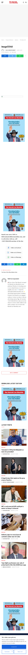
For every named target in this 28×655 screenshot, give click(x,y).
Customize (7, 651)
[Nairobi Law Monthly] (13, 2)
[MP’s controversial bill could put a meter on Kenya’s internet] (14, 493)
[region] (14, 645)
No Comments (6, 52)
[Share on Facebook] (5, 56)
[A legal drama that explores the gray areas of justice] (14, 465)
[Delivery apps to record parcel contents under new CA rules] (14, 522)
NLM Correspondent (11, 50)
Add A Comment (14, 372)
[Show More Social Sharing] (25, 56)
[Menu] (2, 2)
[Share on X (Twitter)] (12, 56)
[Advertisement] (14, 21)
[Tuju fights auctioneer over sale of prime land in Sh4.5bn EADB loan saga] (14, 550)
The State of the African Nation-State (9, 272)
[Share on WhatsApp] (19, 56)
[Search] (26, 2)
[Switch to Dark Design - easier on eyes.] (23, 2)
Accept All (14, 646)
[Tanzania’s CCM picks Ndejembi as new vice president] (14, 437)
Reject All (20, 651)
